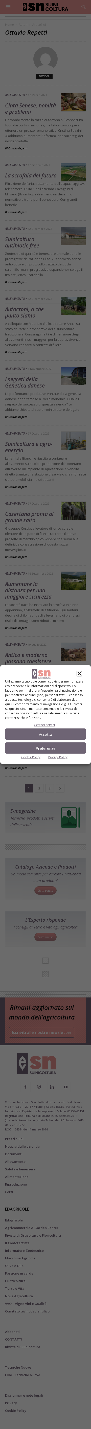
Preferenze (46, 748)
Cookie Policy (30, 757)
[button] (79, 673)
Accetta (45, 734)
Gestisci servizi (44, 725)
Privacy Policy (57, 757)
